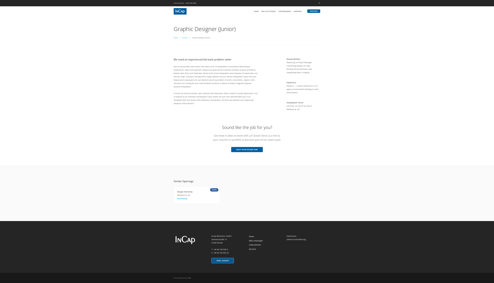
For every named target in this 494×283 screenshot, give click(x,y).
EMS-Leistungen (268, 11)
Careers (185, 38)
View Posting (182, 198)
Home (256, 11)
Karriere (298, 11)
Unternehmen (284, 11)
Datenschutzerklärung (296, 239)
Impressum (291, 236)
